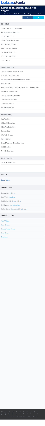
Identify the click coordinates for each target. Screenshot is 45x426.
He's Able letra (5, 60)
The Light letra (5, 83)
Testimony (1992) (7, 67)
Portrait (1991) (6, 115)
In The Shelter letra (7, 36)
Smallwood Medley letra (8, 52)
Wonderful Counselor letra (9, 91)
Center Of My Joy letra (8, 56)
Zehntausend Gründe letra (18, 209)
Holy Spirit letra (6, 139)
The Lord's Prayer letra (8, 44)
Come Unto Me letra (7, 103)
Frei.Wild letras (5, 225)
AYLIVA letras (5, 221)
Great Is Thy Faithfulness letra (10, 95)
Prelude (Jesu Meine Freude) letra (11, 28)
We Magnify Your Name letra (10, 32)
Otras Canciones (7, 158)
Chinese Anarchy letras (8, 229)
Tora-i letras (4, 237)
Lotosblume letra (15, 205)
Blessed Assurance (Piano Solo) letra (12, 143)
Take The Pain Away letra (9, 48)
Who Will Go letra (7, 135)
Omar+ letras (5, 233)
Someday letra (5, 131)
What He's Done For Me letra (10, 75)
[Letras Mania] (19, 2)
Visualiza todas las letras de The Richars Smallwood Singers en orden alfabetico (21, 14)
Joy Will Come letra (7, 151)
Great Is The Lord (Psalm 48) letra (12, 71)
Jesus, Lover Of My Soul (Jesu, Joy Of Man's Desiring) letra (20, 87)
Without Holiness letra (8, 123)
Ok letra (12, 193)
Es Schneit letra (16, 201)
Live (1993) (5, 24)
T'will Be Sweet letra (7, 107)
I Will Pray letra (6, 147)
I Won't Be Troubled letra (9, 99)
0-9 (2, 411)
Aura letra (12, 197)
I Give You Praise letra (8, 127)
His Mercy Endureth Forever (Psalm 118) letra (15, 79)
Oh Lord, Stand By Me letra (10, 40)
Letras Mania (5, 180)
